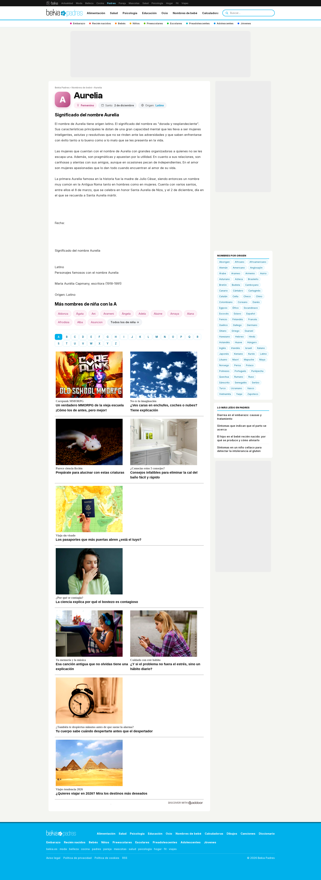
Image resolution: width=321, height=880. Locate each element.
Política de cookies (107, 857)
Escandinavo (251, 307)
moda (63, 849)
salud (132, 849)
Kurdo (251, 353)
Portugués (240, 371)
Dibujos (232, 833)
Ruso (251, 376)
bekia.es (51, 849)
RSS (124, 857)
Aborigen (224, 262)
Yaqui (239, 394)
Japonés (224, 353)
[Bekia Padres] (64, 13)
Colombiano (226, 302)
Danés (256, 302)
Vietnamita (225, 394)
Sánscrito (224, 382)
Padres (111, 3)
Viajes (184, 3)
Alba (80, 322)
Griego (235, 330)
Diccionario (267, 833)
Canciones (248, 833)
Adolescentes (191, 842)
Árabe (222, 273)
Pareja (122, 3)
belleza (74, 849)
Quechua (224, 376)
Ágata (80, 313)
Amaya (174, 313)
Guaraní (249, 330)
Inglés (222, 348)
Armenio (250, 273)
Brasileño (253, 279)
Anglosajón (256, 267)
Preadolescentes (165, 842)
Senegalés (241, 382)
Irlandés (235, 348)
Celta (235, 296)
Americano (239, 267)
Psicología (157, 3)
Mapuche (249, 359)
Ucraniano (236, 388)
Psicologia (130, 13)
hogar (158, 849)
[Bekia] (52, 3)
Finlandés (237, 319)
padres (96, 849)
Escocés (224, 313)
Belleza (89, 3)
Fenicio (223, 319)
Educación (149, 13)
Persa (237, 365)
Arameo (235, 273)
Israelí (248, 348)
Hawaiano (224, 336)
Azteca (239, 279)
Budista (236, 285)
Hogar (169, 3)
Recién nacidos (74, 842)
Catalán (223, 296)
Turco (222, 388)
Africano (239, 262)
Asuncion (97, 322)
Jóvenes (210, 842)
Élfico (236, 307)
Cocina (100, 3)
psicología (145, 849)
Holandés (224, 342)
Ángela (126, 313)
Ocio (164, 13)
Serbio (255, 382)
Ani (93, 313)
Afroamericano (257, 262)
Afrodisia (63, 322)
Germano (252, 325)
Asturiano (224, 279)
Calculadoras (211, 13)
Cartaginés (254, 290)
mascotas (120, 849)
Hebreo (239, 336)
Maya (262, 359)
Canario (223, 290)
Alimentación (96, 13)
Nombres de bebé (185, 13)
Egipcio (223, 307)
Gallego (237, 325)
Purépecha (257, 371)
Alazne (158, 313)
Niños (105, 842)
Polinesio (224, 371)
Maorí (235, 359)
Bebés (93, 842)
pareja (107, 849)
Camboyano (252, 285)
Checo (247, 296)
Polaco (250, 365)
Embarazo (53, 842)
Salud (145, 3)
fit (165, 849)
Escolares (142, 842)
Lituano (223, 359)
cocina (85, 849)
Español (250, 313)
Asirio (263, 273)
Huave (238, 342)
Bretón (223, 285)
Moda (79, 3)
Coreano (242, 302)
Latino (263, 353)
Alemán (223, 267)
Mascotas (134, 3)
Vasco (250, 388)
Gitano (222, 330)
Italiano (261, 348)
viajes (173, 849)
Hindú (252, 336)
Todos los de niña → (125, 322)
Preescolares (122, 842)
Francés (252, 319)
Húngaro (252, 342)
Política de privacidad (77, 857)
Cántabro (238, 290)
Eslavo (237, 313)
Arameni (108, 313)
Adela (142, 313)
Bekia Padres (62, 87)
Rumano (238, 376)
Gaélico (223, 325)
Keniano (238, 353)
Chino (259, 296)
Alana (190, 313)
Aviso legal (53, 857)
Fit (177, 3)
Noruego (224, 365)
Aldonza (63, 313)
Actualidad (67, 3)
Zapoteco (252, 394)
